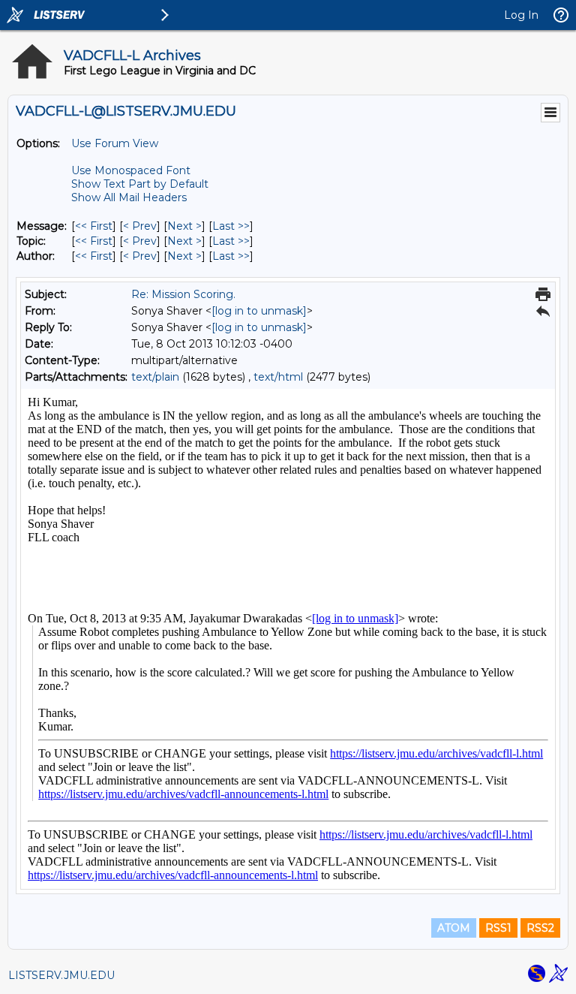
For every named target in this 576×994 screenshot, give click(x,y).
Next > (184, 226)
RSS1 (498, 928)
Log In (521, 15)
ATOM (453, 928)
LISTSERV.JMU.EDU (61, 975)
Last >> (231, 226)
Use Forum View (114, 143)
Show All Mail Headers (129, 197)
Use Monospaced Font (130, 170)
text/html (278, 377)
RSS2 (540, 928)
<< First (93, 226)
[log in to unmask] (259, 311)
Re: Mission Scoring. (183, 294)
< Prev (140, 226)
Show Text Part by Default (139, 184)
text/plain (155, 377)
